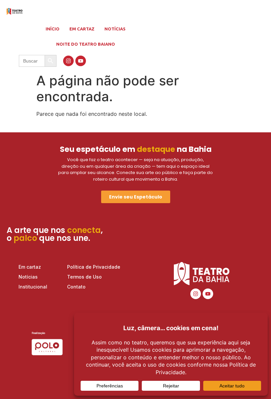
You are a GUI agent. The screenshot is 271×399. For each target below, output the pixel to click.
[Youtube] (80, 61)
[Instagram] (68, 61)
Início (52, 28)
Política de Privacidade (93, 267)
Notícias (115, 28)
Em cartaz (82, 28)
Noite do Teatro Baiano (85, 44)
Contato (76, 286)
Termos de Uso (84, 277)
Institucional (33, 286)
